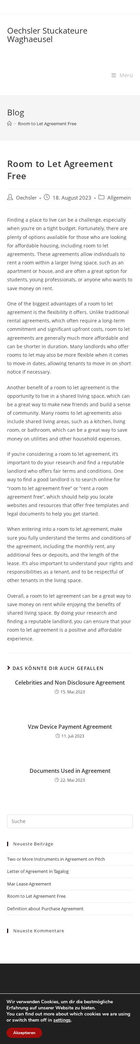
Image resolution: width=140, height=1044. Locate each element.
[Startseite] (9, 123)
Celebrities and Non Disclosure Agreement (70, 682)
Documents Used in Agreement (70, 771)
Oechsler (26, 197)
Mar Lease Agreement (29, 884)
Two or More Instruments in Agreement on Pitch (56, 859)
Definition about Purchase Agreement (45, 909)
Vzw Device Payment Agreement (70, 726)
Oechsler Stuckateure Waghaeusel (47, 34)
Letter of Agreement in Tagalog (38, 871)
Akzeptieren (24, 1033)
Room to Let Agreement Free (36, 896)
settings (62, 1020)
